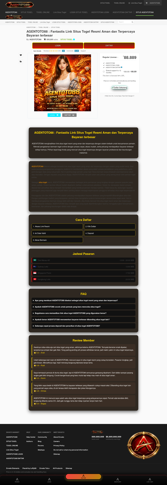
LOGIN (58, 45)
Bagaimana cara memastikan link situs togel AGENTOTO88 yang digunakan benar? (70, 313)
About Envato (59, 437)
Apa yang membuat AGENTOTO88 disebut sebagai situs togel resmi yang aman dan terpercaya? (76, 300)
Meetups (41, 450)
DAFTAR (109, 45)
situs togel (43, 182)
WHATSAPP (117, 481)
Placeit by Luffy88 (29, 468)
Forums (41, 445)
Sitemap (57, 454)
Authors (29, 441)
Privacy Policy (59, 445)
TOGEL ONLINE (33, 22)
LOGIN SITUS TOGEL (59, 22)
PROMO (17, 481)
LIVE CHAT (150, 481)
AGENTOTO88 (9, 22)
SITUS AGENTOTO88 (107, 22)
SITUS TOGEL (21, 22)
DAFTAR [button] (68, 115)
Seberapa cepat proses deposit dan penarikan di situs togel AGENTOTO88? (67, 326)
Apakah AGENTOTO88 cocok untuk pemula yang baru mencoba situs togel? (68, 306)
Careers (57, 441)
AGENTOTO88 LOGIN (74, 22)
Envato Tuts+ (45, 468)
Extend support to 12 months (121, 71)
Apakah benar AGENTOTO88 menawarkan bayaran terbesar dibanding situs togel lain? (72, 319)
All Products (57, 468)
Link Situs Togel (45, 22)
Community (42, 437)
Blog (39, 441)
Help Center (30, 437)
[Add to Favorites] (21, 55)
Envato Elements (12, 468)
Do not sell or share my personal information (71, 450)
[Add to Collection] (21, 61)
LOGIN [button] (52, 115)
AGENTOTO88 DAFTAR (91, 22)
